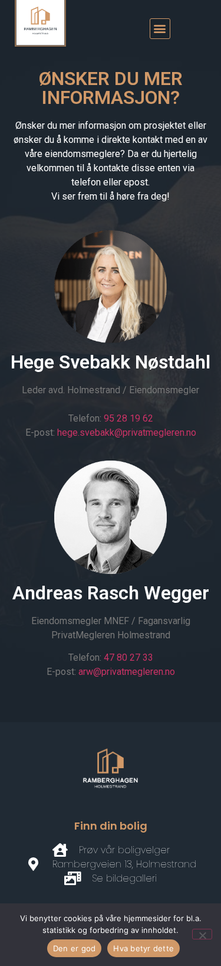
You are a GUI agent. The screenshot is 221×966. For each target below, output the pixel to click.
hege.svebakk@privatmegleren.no (126, 432)
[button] (160, 28)
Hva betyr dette (143, 948)
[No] (202, 934)
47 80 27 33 (128, 657)
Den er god (74, 948)
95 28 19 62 (128, 418)
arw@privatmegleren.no (126, 671)
